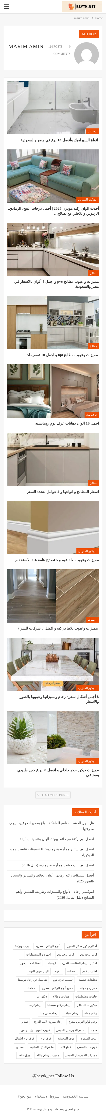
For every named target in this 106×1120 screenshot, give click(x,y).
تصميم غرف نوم (62, 979)
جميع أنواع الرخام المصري (57, 988)
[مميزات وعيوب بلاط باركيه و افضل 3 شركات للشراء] (53, 596)
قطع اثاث (65, 1047)
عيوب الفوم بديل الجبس (35, 1030)
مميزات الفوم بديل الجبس (81, 1055)
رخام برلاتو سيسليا (58, 1005)
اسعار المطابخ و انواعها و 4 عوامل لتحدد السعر (63, 492)
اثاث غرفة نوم (88, 954)
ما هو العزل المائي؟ (41, 1047)
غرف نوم (91, 414)
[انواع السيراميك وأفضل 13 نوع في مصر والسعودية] (53, 107)
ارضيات (92, 131)
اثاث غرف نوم (65, 954)
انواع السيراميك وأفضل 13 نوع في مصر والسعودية (60, 140)
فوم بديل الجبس (87, 1047)
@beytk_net (43, 1075)
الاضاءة (71, 971)
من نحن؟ (24, 1096)
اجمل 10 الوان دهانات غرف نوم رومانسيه (67, 423)
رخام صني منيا (48, 1013)
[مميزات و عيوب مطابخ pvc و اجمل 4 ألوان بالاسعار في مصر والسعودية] (53, 249)
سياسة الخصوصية (75, 1096)
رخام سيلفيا (71, 1013)
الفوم (58, 971)
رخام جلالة (90, 1013)
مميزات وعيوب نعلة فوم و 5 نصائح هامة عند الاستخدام (57, 560)
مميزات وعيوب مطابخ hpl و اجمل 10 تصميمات (62, 355)
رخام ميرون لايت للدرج (48, 1021)
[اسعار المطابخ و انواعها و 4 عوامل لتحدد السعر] (53, 459)
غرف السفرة (89, 1038)
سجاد (93, 1030)
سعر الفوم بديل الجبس (70, 1030)
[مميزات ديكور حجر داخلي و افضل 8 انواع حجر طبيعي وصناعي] (53, 737)
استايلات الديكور (30, 963)
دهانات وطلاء (61, 996)
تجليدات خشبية (88, 979)
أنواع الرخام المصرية (47, 946)
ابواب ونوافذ (22, 946)
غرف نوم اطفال (25, 1038)
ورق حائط (24, 1055)
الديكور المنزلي (87, 199)
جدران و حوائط (88, 988)
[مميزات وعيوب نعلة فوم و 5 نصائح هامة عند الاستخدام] (53, 527)
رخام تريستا (34, 1005)
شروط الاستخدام (47, 1096)
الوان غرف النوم (39, 971)
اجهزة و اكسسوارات (38, 954)
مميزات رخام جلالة (47, 1055)
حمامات (30, 988)
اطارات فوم (89, 971)
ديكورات (42, 996)
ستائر (24, 1021)
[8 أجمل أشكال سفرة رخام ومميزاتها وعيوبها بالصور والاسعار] (53, 664)
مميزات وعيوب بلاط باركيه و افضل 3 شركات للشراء (58, 628)
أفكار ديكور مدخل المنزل (81, 946)
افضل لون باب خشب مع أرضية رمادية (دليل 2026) (58, 865)
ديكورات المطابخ (86, 1005)
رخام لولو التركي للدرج (83, 1021)
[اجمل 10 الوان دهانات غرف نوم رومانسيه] (53, 391)
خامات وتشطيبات (86, 996)
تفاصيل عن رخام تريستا (32, 979)
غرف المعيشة (66, 1038)
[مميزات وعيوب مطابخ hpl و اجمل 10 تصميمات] (53, 322)
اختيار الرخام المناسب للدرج (79, 963)
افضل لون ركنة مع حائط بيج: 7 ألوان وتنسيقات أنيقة (57, 839)
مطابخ (93, 272)
